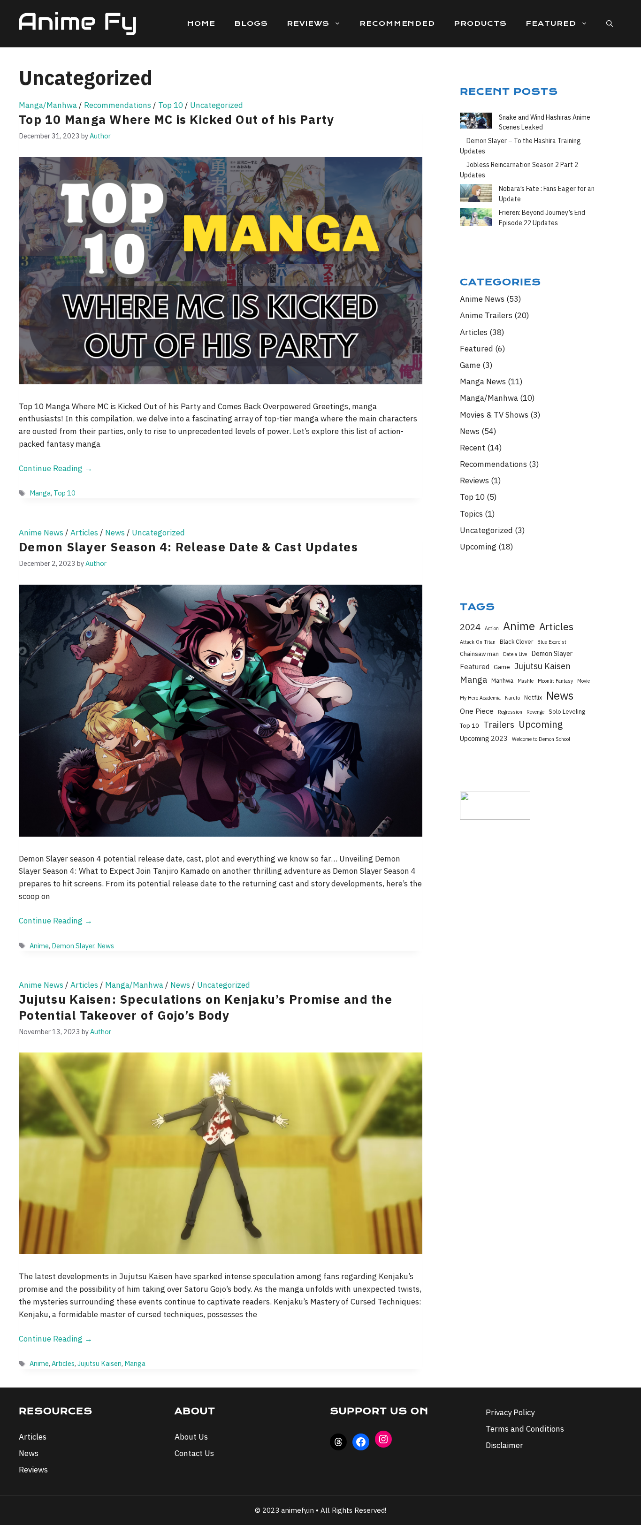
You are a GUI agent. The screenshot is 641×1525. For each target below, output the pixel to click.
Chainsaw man (479, 653)
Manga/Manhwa (48, 105)
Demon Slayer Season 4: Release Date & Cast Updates (188, 547)
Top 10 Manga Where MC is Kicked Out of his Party (176, 119)
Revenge (535, 712)
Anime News (41, 532)
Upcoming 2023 (484, 738)
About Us (191, 1437)
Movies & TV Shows (494, 415)
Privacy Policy (510, 1412)
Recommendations (117, 105)
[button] (609, 23)
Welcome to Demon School (541, 739)
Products (480, 23)
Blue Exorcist (551, 642)
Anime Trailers (486, 315)
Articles (84, 532)
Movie (583, 681)
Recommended (397, 23)
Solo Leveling (567, 711)
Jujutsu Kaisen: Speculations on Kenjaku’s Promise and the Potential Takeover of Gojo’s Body (205, 1007)
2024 (470, 627)
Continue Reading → (55, 468)
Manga (40, 492)
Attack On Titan (478, 642)
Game (470, 365)
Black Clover (516, 641)
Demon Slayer (73, 945)
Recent (472, 447)
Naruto (512, 697)
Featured (551, 23)
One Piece (477, 711)
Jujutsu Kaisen (99, 1363)
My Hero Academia (480, 697)
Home (201, 23)
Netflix (533, 697)
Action (492, 628)
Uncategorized (216, 105)
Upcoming (478, 546)
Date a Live (515, 654)
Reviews (308, 23)
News (115, 532)
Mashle (526, 681)
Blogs (251, 23)
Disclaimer (504, 1445)
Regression (510, 712)
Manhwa (502, 680)
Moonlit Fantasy (555, 681)
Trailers (498, 724)
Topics (471, 514)
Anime (39, 945)
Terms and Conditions (525, 1429)
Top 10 (170, 105)
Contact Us (194, 1453)
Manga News (483, 381)
